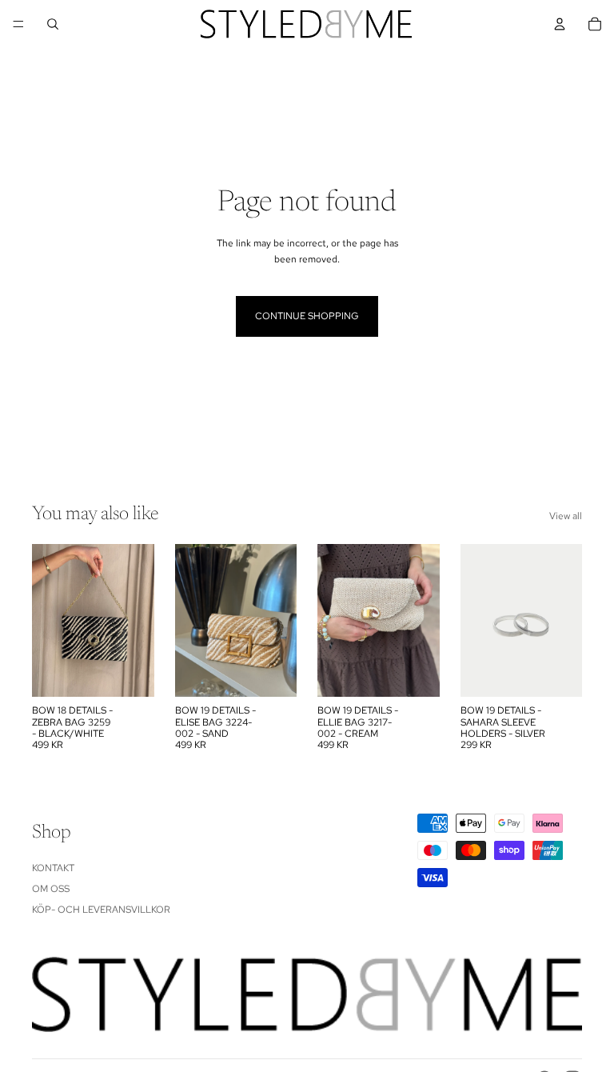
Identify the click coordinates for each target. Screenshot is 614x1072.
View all (565, 516)
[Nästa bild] (279, 620)
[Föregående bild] (192, 620)
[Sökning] (52, 24)
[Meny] (18, 24)
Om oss (51, 888)
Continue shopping (307, 316)
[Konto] (559, 24)
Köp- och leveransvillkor (101, 910)
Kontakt (53, 868)
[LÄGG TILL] (129, 672)
